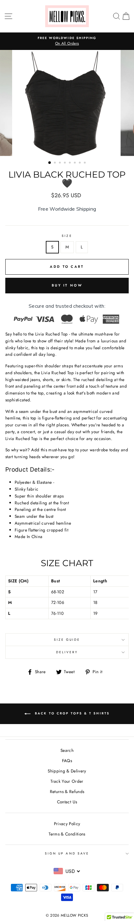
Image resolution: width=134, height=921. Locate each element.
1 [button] (49, 162)
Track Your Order (66, 781)
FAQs (67, 760)
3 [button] (60, 163)
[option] (67, 41)
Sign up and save (67, 853)
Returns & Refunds (67, 791)
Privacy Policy (67, 824)
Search (67, 750)
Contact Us (67, 802)
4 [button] (65, 163)
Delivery (67, 652)
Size (67, 235)
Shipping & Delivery (67, 771)
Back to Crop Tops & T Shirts (71, 713)
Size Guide (67, 639)
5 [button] (70, 163)
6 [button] (75, 163)
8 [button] (85, 163)
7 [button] (80, 163)
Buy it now (67, 285)
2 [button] (55, 163)
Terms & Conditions (67, 834)
